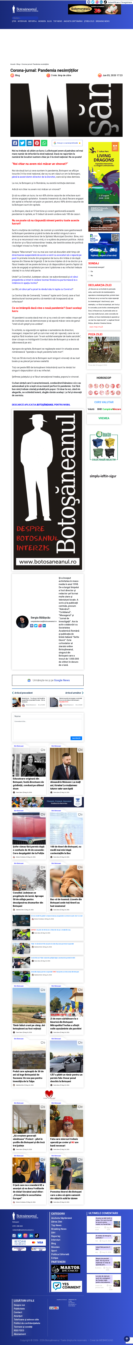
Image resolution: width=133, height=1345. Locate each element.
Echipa (54, 1258)
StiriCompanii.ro (72, 1304)
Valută (91, 409)
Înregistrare (126, 2)
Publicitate (19, 1308)
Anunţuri (18, 1316)
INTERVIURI (22, 21)
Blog (18, 64)
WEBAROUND (106, 1340)
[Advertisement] (66, 44)
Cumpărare (108, 409)
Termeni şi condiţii (23, 1327)
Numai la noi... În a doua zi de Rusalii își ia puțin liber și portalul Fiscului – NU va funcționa (33, 700)
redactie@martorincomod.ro (23, 1230)
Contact (18, 1312)
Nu (92, 276)
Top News (56, 1225)
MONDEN (42, 21)
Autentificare (114, 2)
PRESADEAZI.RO (72, 1299)
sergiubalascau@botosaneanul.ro (44, 621)
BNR (99, 409)
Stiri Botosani (18, 746)
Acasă (12, 64)
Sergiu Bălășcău (40, 617)
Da (92, 271)
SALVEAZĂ (76, 738)
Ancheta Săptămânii (61, 1218)
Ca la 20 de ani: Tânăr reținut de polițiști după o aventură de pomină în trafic (53, 958)
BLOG (49, 21)
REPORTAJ (32, 21)
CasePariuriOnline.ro (62, 1299)
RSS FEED (19, 1330)
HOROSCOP (104, 378)
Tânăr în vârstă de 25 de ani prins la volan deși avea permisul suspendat (52, 944)
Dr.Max (70, 1301)
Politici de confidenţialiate (27, 1323)
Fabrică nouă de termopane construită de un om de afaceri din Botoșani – (70, 700)
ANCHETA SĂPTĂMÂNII (73, 21)
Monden (55, 1247)
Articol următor (73, 693)
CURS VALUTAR (104, 402)
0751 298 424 (17, 1226)
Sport (54, 1250)
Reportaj (55, 1236)
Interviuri (55, 1240)
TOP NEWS (57, 21)
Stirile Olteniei (71, 1305)
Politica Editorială (60, 1254)
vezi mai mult (96, 327)
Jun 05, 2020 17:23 (113, 75)
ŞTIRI (14, 21)
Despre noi (19, 1305)
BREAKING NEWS (103, 21)
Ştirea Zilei (56, 1221)
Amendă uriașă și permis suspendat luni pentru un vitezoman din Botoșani (55, 972)
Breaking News (58, 1229)
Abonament (20, 1334)
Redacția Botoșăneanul (31, 704)
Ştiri (53, 1232)
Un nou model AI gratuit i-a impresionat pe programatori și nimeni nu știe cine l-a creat (56, 916)
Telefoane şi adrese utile (26, 1319)
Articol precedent (23, 693)
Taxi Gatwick (71, 1302)
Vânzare (116, 409)
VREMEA (104, 418)
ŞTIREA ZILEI (89, 21)
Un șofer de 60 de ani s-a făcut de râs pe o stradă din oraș (50, 930)
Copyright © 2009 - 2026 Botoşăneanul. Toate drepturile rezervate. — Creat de (66, 1340)
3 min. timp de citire (61, 75)
